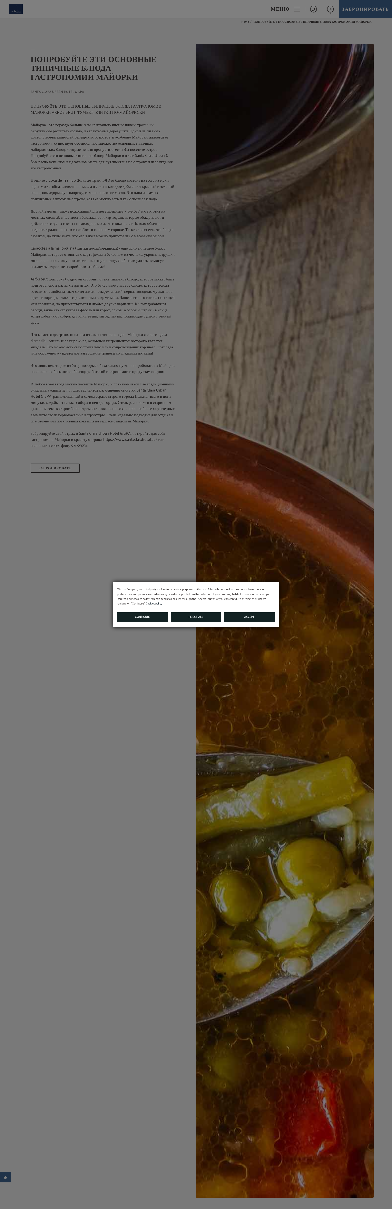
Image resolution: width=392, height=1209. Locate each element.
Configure (142, 617)
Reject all (196, 617)
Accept (249, 617)
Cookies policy (154, 603)
